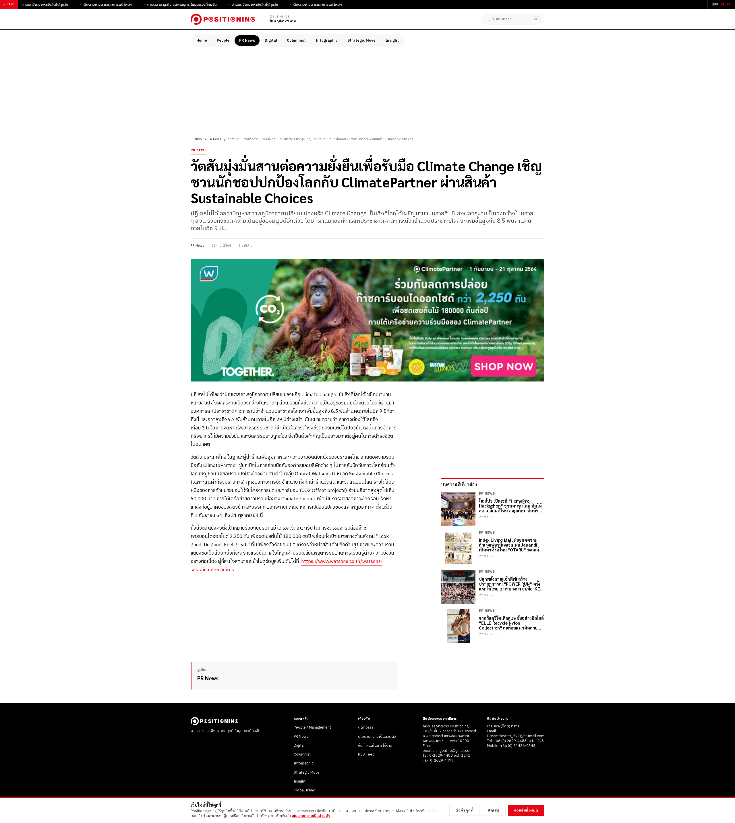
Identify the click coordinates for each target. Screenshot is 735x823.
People (223, 40)
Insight (392, 40)
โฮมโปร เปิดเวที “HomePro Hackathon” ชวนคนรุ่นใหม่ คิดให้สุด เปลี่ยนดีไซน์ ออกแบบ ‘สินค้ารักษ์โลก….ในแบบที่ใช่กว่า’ (510, 505)
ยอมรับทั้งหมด (526, 810)
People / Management (312, 727)
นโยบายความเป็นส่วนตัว (377, 736)
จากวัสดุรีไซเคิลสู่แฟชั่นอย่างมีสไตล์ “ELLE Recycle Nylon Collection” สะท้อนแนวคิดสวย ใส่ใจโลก (511, 622)
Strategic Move (361, 40)
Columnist (296, 40)
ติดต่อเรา (365, 727)
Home (201, 40)
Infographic (327, 40)
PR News (247, 40)
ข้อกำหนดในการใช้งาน (375, 745)
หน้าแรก (196, 139)
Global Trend (304, 790)
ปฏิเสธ (494, 810)
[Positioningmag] (223, 19)
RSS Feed (366, 754)
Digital (271, 40)
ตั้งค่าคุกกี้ (464, 810)
